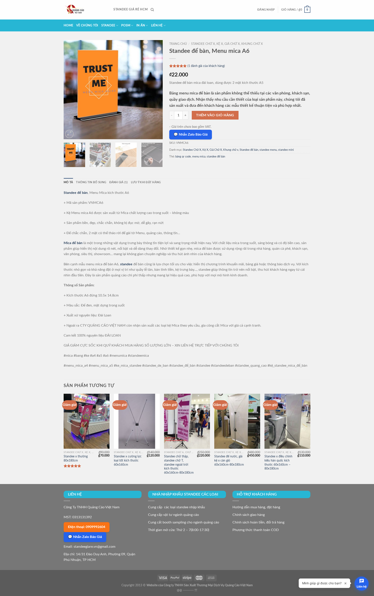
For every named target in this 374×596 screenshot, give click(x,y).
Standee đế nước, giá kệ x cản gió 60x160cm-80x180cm (229, 460)
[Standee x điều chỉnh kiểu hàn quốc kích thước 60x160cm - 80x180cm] (287, 421)
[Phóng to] (69, 134)
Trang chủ (178, 43)
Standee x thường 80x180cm (76, 458)
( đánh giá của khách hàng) (206, 66)
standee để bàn (216, 156)
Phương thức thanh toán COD (255, 530)
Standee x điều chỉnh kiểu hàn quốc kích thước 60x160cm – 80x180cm (278, 462)
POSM (125, 25)
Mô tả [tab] (68, 182)
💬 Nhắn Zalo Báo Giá (191, 134)
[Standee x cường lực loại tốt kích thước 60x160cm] (137, 421)
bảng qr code (183, 156)
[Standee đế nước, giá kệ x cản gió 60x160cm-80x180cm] (237, 421)
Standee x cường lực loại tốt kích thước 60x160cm (128, 460)
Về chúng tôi (87, 25)
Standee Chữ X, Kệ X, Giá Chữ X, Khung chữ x (227, 43)
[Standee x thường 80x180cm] (87, 421)
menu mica (198, 156)
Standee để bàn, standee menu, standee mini (267, 150)
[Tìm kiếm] (152, 10)
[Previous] (71, 90)
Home (68, 25)
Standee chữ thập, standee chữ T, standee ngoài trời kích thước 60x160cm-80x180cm (179, 464)
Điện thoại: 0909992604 (86, 527)
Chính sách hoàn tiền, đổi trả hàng (258, 522)
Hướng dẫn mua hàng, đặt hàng (256, 507)
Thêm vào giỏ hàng (215, 115)
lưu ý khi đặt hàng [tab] (146, 182)
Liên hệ (157, 25)
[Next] (155, 90)
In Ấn (140, 25)
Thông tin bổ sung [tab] (91, 182)
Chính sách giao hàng (248, 515)
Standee (108, 25)
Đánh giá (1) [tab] (118, 182)
